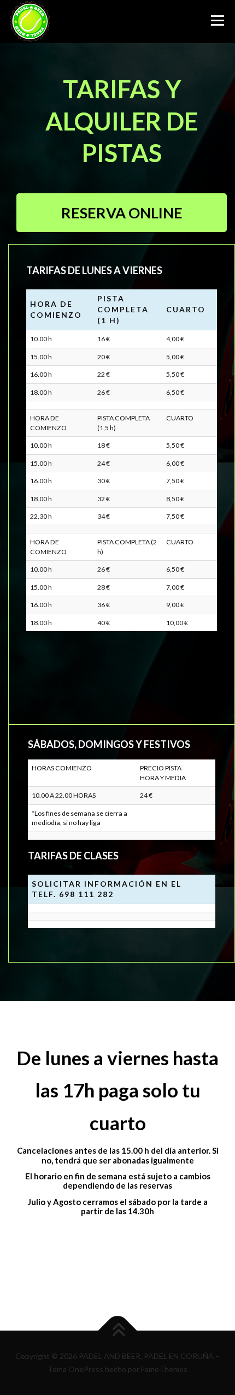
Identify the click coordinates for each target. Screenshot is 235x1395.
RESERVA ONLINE (122, 213)
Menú (216, 20)
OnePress (85, 1369)
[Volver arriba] (117, 1330)
